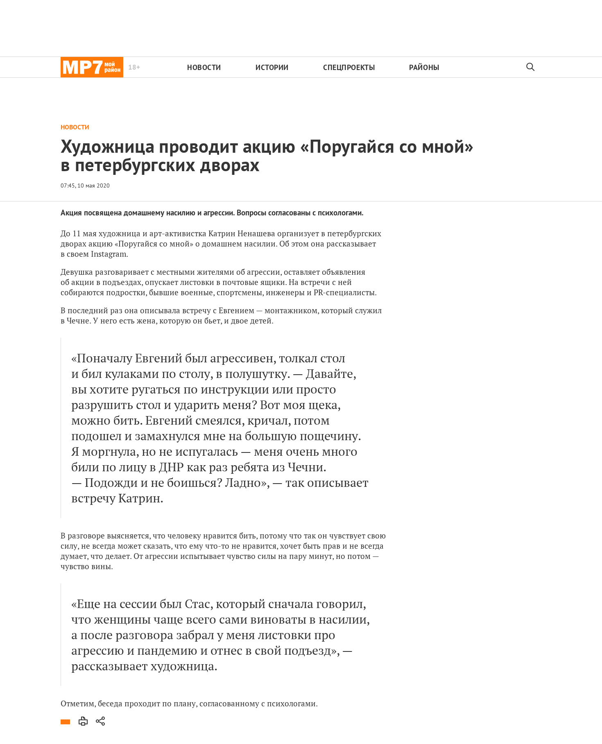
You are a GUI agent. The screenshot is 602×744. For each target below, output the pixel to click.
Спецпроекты (349, 67)
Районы (424, 67)
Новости (204, 67)
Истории (272, 67)
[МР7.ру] (92, 67)
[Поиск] (531, 67)
